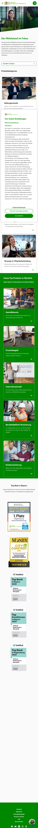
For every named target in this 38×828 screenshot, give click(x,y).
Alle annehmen (19, 216)
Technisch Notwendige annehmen (19, 211)
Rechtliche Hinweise (19, 816)
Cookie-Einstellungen (19, 207)
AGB (19, 819)
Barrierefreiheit (19, 821)
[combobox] (19, 63)
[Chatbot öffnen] (32, 822)
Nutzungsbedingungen (19, 814)
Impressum (19, 809)
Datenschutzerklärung (11, 123)
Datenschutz (19, 811)
